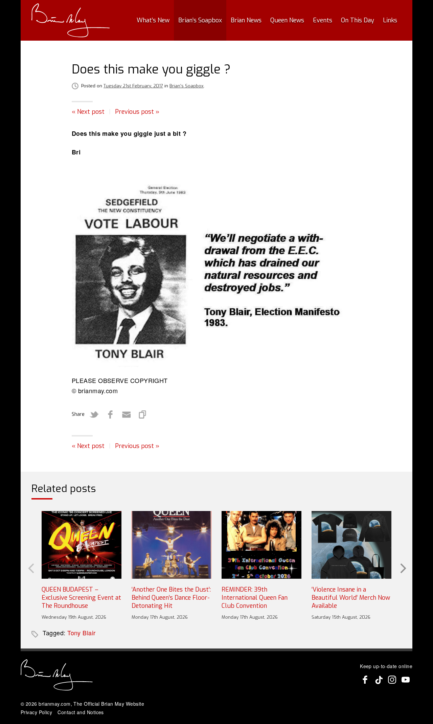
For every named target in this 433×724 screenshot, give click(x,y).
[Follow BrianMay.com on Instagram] (392, 679)
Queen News (287, 20)
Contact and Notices (81, 712)
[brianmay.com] (70, 20)
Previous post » (137, 112)
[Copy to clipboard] (143, 414)
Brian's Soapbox (186, 86)
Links (390, 20)
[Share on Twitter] (94, 414)
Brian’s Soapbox (200, 20)
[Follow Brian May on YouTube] (405, 679)
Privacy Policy (36, 712)
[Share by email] (126, 414)
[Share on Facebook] (110, 414)
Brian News (246, 20)
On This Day (357, 20)
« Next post (88, 112)
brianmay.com (54, 703)
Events (322, 20)
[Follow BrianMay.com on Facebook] (365, 679)
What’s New (153, 20)
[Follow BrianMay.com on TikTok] (378, 679)
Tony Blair (81, 632)
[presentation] (30, 567)
